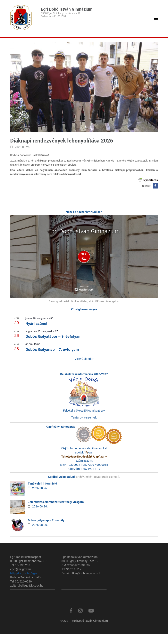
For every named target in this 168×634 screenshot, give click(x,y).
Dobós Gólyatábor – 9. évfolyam (53, 336)
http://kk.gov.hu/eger (23, 573)
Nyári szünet (36, 323)
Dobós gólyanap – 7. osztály (46, 520)
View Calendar (84, 359)
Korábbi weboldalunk (62, 476)
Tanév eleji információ (42, 483)
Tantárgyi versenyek (84, 417)
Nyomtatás (150, 180)
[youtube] (91, 611)
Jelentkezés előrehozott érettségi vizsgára (56, 502)
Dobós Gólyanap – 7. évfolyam (52, 349)
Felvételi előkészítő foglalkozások (84, 410)
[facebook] (71, 611)
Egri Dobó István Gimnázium (66, 9)
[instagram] (80, 611)
